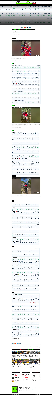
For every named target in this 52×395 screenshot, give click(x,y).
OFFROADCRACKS (13, 23)
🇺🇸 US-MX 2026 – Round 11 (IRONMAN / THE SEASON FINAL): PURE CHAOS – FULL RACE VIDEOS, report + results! (20, 365)
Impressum (39, 394)
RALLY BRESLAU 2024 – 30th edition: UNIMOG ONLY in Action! (33, 347)
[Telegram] (26, 27)
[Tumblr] (38, 0)
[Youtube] (32, 389)
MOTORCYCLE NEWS (17, 6)
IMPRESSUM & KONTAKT (26, 377)
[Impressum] (23, 377)
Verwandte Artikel (22, 349)
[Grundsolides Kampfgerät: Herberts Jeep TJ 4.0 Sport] (23, 374)
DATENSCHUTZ (26, 379)
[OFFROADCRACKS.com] (26, 2)
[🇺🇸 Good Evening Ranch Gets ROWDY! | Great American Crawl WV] (20, 352)
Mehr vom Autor (30, 349)
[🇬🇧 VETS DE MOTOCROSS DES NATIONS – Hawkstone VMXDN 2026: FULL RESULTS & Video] (14, 352)
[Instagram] (36, 0)
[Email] (27, 27)
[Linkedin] (29, 27)
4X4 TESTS (25, 375)
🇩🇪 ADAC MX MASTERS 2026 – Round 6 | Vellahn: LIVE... (17, 380)
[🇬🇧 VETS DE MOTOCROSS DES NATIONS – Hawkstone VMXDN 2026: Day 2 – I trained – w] (32, 352)
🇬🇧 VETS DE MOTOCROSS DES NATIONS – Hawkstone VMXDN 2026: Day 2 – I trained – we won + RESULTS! (31, 357)
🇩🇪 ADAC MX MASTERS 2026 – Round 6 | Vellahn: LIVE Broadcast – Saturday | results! (26, 364)
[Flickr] (35, 0)
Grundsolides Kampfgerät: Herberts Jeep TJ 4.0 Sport (27, 374)
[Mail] (37, 0)
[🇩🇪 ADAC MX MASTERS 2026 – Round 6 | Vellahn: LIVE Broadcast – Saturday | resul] (26, 361)
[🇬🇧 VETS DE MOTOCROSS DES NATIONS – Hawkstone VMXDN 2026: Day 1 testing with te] (32, 361)
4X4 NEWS (36, 362)
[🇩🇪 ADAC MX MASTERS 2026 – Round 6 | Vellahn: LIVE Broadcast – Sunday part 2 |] (26, 352)
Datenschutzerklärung (36, 394)
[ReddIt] (25, 27)
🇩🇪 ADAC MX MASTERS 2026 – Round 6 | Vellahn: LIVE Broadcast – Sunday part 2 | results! (26, 356)
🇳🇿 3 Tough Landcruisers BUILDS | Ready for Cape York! (37, 364)
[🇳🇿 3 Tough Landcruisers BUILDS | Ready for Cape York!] (37, 361)
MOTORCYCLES (14, 6)
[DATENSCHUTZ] (23, 380)
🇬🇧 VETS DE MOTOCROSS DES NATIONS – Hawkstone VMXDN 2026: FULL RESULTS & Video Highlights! (14, 357)
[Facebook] (34, 0)
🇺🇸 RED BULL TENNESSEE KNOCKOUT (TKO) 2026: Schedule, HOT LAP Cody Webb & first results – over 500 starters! (37, 357)
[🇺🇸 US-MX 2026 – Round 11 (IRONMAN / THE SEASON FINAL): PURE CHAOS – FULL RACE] (20, 361)
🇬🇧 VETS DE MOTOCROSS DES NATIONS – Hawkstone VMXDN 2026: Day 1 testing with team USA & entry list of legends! (31, 365)
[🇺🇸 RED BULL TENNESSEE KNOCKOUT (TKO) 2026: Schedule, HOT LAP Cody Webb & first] (37, 352)
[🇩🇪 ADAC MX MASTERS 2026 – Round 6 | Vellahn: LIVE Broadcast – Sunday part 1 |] (14, 361)
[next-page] (12, 368)
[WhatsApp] (22, 27)
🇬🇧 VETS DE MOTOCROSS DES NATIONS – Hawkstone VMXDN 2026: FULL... (17, 374)
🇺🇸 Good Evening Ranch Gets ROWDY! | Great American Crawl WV (20, 356)
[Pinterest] (24, 27)
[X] (39, 0)
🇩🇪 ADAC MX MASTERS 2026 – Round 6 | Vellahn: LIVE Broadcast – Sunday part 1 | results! (14, 365)
